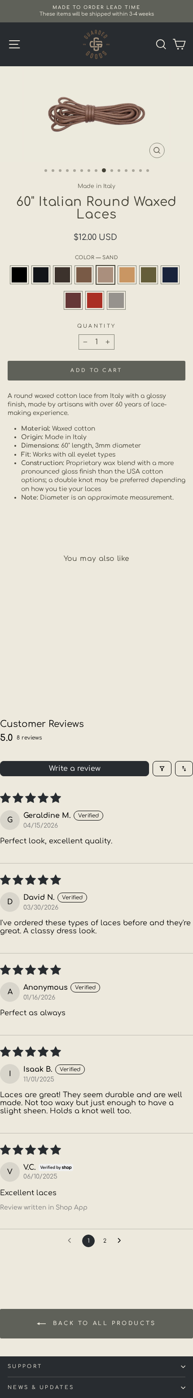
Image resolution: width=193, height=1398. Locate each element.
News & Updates (41, 1387)
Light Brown (84, 275)
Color (96, 258)
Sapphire (170, 275)
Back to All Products (102, 1323)
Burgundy (73, 300)
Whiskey (127, 275)
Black (19, 275)
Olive (149, 275)
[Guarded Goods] (96, 44)
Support (25, 1366)
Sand (105, 275)
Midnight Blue (41, 275)
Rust (95, 300)
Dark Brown (62, 275)
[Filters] (162, 768)
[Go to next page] (121, 1241)
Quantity (96, 326)
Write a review (75, 769)
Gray (116, 300)
